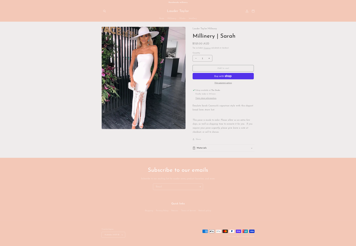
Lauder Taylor (236, 236)
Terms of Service (188, 211)
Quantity (196, 53)
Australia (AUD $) (112, 235)
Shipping (207, 48)
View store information (205, 98)
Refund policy (205, 211)
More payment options (223, 83)
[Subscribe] (200, 186)
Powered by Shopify (247, 236)
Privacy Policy (162, 211)
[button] (105, 11)
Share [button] (198, 139)
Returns (174, 211)
